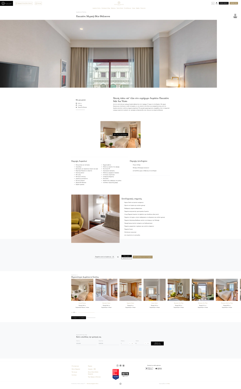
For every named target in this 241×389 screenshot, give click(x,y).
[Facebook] (117, 366)
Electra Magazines (76, 369)
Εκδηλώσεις (113, 8)
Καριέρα (90, 366)
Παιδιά (137, 340)
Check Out (101, 340)
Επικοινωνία (143, 8)
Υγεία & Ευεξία (120, 8)
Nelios (168, 383)
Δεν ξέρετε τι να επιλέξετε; (78, 317)
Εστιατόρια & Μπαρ (106, 8)
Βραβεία (138, 8)
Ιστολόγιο (74, 375)
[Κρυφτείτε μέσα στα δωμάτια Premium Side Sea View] (227, 290)
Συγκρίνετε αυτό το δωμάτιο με (103, 256)
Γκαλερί (133, 8)
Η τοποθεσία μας (127, 8)
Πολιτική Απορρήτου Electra (92, 383)
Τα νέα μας (74, 372)
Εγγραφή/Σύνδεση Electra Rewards (25, 3)
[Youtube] (124, 366)
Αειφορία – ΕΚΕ (92, 369)
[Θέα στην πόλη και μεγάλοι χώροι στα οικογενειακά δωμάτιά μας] (82, 290)
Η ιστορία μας (75, 366)
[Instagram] (120, 366)
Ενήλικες (123, 340)
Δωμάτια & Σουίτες (97, 8)
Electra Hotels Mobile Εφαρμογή (93, 373)
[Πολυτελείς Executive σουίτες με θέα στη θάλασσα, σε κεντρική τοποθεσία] (106, 290)
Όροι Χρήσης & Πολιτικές (94, 377)
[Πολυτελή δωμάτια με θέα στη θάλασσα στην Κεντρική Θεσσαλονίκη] (203, 290)
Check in (78, 340)
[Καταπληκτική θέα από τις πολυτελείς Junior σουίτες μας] (155, 290)
